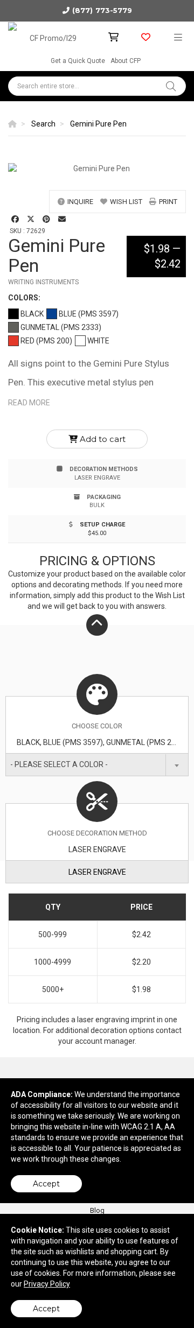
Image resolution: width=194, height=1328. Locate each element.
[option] (97, 168)
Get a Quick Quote (78, 61)
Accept (46, 1184)
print (168, 202)
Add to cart (102, 439)
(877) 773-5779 (102, 10)
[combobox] (97, 765)
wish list (126, 202)
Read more (29, 402)
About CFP (125, 61)
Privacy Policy (47, 1284)
